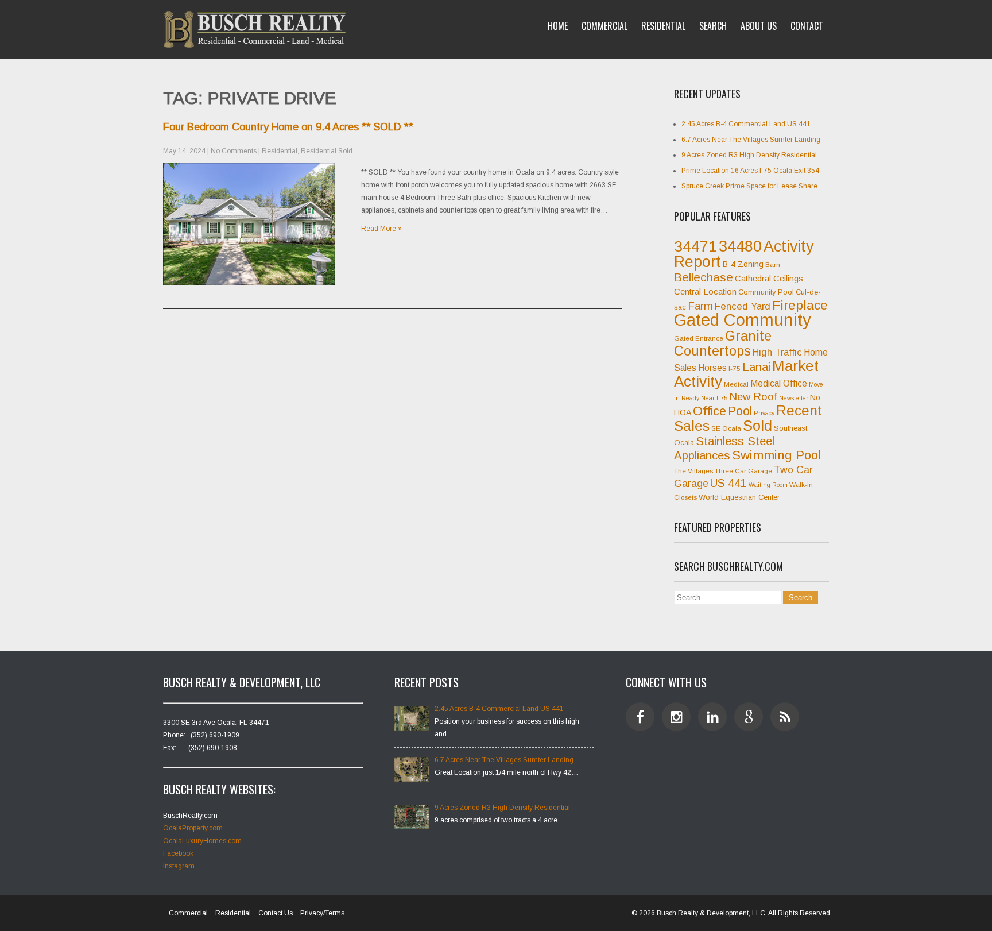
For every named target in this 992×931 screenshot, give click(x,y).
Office (709, 411)
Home (558, 26)
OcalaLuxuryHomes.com (202, 841)
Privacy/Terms (322, 913)
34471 (695, 246)
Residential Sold (326, 151)
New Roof (753, 397)
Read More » (381, 229)
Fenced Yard (742, 306)
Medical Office (778, 383)
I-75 (734, 369)
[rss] (784, 716)
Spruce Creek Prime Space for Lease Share (749, 186)
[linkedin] (712, 716)
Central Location (705, 291)
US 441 (728, 483)
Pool (740, 411)
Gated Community (742, 319)
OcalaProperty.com (193, 828)
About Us (759, 26)
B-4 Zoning (743, 264)
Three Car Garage (743, 471)
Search (713, 26)
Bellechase (703, 277)
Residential (663, 26)
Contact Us (275, 913)
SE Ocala (726, 428)
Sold (757, 426)
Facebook (178, 853)
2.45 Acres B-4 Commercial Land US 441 (746, 124)
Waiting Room (768, 484)
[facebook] (640, 716)
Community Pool (766, 292)
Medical (736, 384)
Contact (806, 26)
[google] (748, 716)
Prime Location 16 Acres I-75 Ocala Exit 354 (750, 171)
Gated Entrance (698, 338)
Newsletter (793, 398)
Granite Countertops (723, 343)
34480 (740, 246)
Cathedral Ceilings (769, 278)
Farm (700, 306)
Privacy (764, 413)
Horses (712, 368)
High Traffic (777, 352)
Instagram (179, 866)
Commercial (604, 26)
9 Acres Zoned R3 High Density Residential (749, 155)
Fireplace (800, 305)
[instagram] (676, 716)
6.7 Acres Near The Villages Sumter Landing (750, 140)
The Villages (693, 471)
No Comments (234, 151)
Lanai (756, 367)
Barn (772, 265)
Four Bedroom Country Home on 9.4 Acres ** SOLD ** (288, 127)
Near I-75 (714, 398)
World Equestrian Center (739, 497)
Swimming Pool (776, 455)
